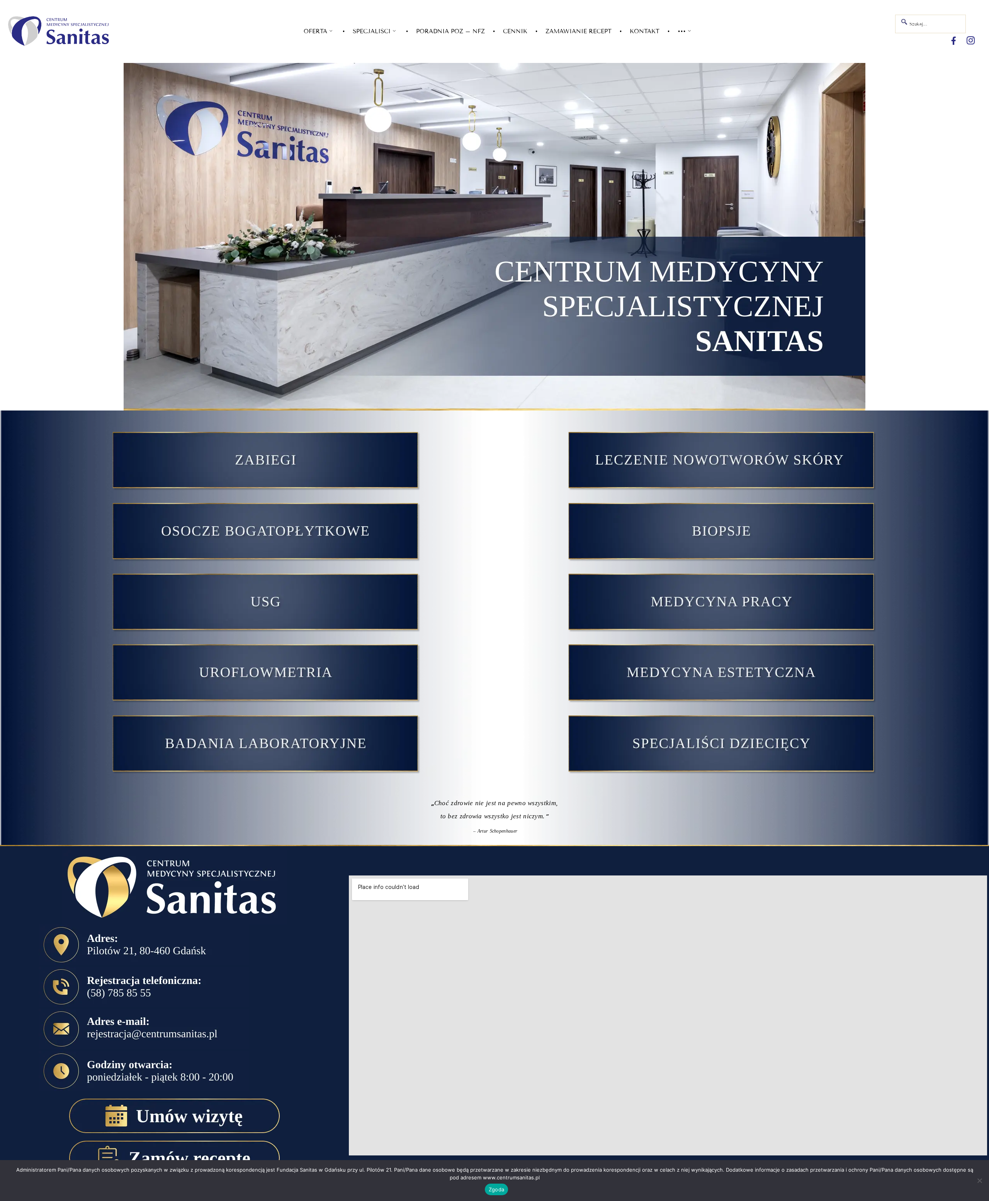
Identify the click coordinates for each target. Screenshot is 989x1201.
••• (682, 31)
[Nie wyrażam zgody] (979, 1180)
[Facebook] (954, 41)
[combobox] (930, 24)
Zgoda (496, 1189)
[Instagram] (971, 41)
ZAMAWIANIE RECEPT (578, 31)
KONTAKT (644, 31)
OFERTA (315, 31)
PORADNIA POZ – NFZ (450, 31)
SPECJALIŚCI (372, 31)
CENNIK (515, 31)
